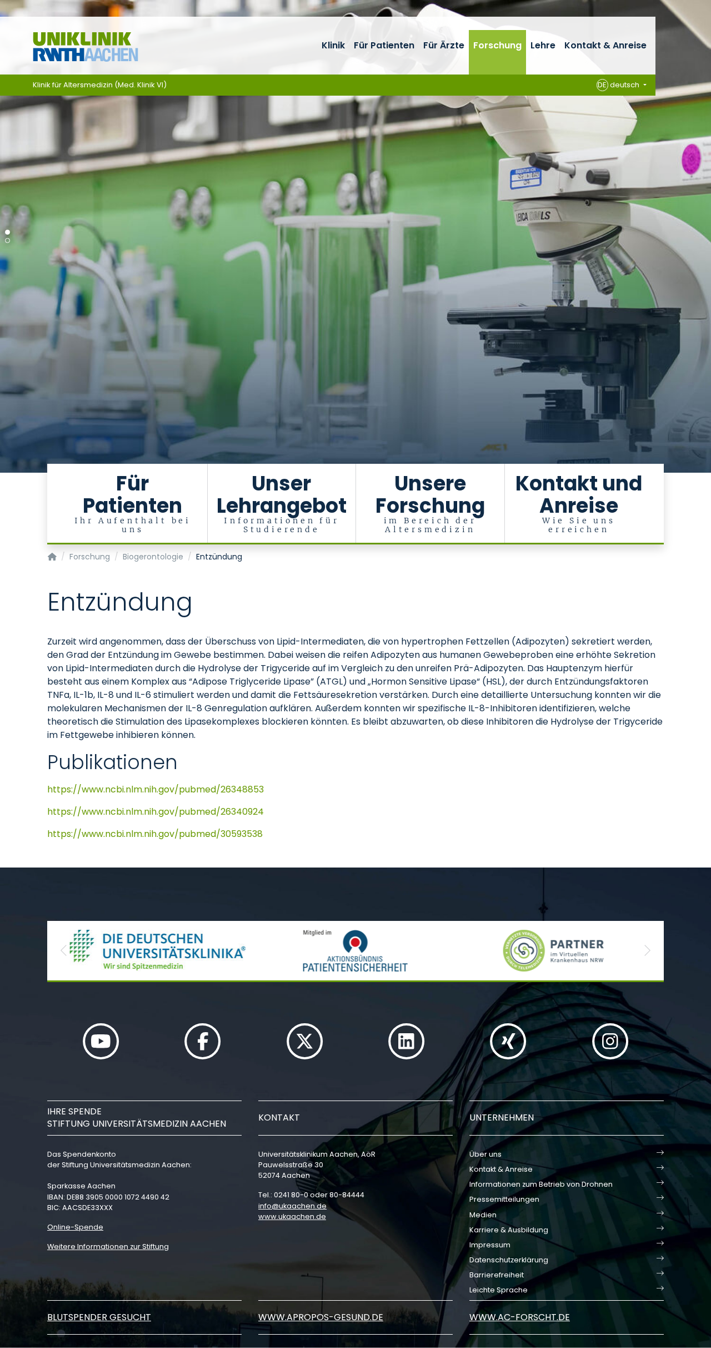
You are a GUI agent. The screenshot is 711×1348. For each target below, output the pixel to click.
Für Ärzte (443, 45)
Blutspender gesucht (99, 1317)
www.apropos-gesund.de (320, 1317)
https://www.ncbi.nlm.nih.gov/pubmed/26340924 (155, 811)
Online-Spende (75, 1227)
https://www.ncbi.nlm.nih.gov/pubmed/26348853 (155, 789)
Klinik (333, 45)
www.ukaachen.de (292, 1216)
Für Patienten (384, 45)
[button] (64, 950)
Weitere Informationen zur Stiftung (108, 1246)
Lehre (542, 45)
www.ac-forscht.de (519, 1317)
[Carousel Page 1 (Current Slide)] (7, 232)
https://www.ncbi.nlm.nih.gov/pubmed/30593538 (155, 833)
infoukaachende (292, 1206)
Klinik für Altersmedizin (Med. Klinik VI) (100, 85)
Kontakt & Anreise (605, 45)
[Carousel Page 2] (7, 240)
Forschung (497, 45)
